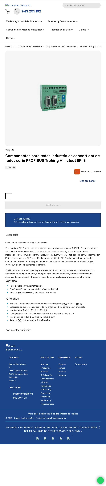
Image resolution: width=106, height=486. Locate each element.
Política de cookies (69, 414)
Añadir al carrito (53, 205)
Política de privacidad (49, 414)
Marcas (62, 375)
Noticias (62, 371)
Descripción (12, 235)
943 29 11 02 (20, 397)
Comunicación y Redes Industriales (47, 382)
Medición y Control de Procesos (46, 393)
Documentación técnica (18, 330)
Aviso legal (33, 414)
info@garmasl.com (23, 393)
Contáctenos (81, 364)
